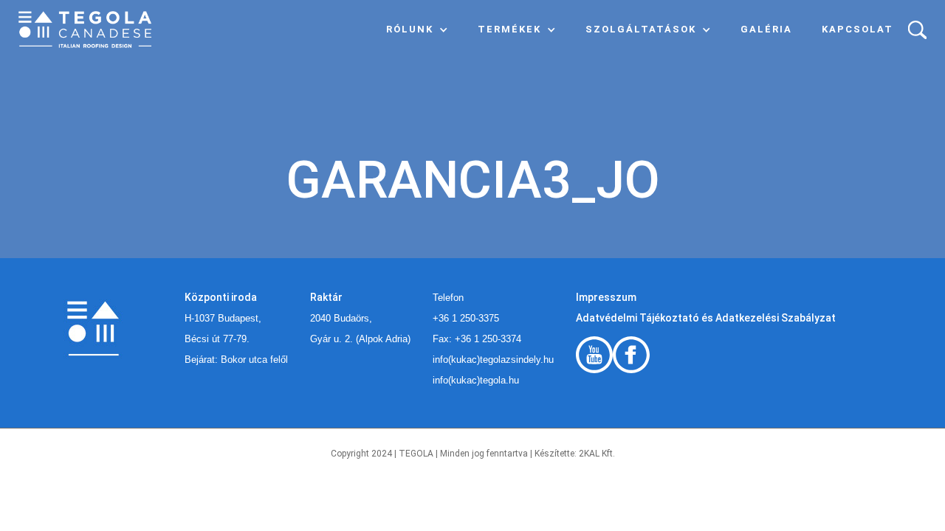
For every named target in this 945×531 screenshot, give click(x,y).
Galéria (766, 29)
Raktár (326, 297)
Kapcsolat (857, 29)
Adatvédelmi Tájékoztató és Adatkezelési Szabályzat (706, 318)
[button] (417, 29)
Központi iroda (221, 297)
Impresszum (606, 297)
